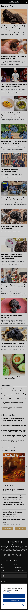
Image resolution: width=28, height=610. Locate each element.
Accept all (14, 596)
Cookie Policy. (6, 592)
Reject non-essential (14, 600)
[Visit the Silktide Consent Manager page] (23, 605)
